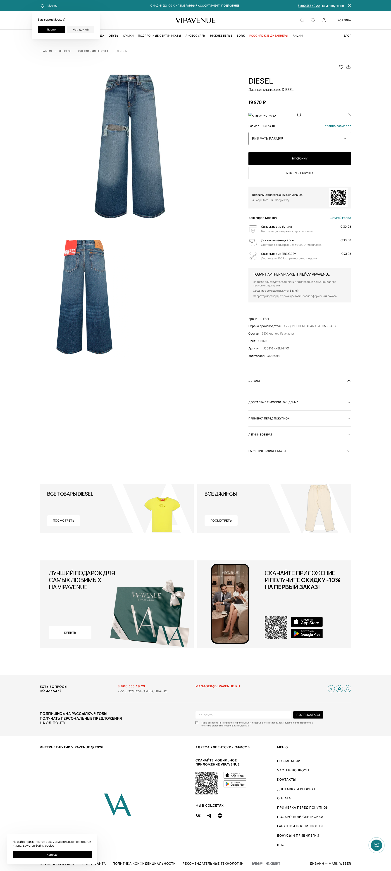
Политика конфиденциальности (144, 864)
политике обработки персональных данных (225, 725)
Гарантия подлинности (300, 826)
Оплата (284, 798)
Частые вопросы (293, 770)
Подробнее (230, 5)
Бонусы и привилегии (298, 835)
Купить (70, 633)
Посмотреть (63, 520)
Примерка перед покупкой (303, 807)
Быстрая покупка (300, 173)
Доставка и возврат (296, 789)
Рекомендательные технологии (213, 864)
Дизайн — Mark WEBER (330, 864)
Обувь (114, 35)
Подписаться (308, 715)
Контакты (286, 779)
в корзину (300, 158)
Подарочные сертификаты (159, 35)
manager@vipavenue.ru (218, 686)
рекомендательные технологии (68, 842)
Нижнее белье (221, 35)
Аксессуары (196, 35)
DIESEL (265, 319)
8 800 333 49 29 (309, 5)
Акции (298, 35)
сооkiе (49, 845)
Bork (241, 35)
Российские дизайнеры (268, 35)
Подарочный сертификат (301, 817)
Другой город (340, 218)
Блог (347, 35)
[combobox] (299, 138)
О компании (288, 761)
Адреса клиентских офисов (223, 747)
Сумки (128, 35)
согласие (213, 722)
